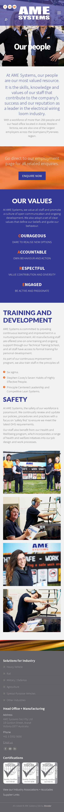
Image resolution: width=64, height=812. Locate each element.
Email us (8, 742)
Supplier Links (11, 794)
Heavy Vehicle (15, 667)
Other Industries (16, 700)
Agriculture (13, 687)
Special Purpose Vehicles (21, 693)
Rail (9, 673)
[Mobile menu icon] (59, 13)
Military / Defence (17, 680)
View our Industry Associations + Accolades (28, 789)
